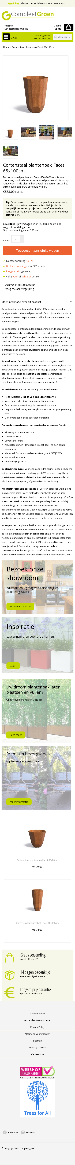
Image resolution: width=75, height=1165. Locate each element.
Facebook (13, 1132)
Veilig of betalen (22, 276)
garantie (18, 271)
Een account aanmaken (16, 28)
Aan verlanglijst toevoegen (20, 284)
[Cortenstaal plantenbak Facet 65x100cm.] (10, 138)
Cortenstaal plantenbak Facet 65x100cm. (33, 47)
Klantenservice (38, 1013)
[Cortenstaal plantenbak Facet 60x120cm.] (37, 916)
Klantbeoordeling (19, 260)
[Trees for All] (37, 1116)
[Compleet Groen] (38, 16)
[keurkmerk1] (37, 1077)
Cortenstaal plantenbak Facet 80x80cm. (37, 860)
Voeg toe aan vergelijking (19, 289)
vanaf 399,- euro (25, 266)
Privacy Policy (37, 1027)
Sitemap (37, 1040)
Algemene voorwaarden (37, 1033)
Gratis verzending (33, 955)
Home (6, 47)
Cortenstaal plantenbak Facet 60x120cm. (37, 922)
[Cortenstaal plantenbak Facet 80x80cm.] (37, 853)
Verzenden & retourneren (37, 1020)
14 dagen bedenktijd (35, 972)
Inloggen (9, 25)
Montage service (37, 1047)
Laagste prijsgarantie (35, 989)
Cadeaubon (37, 1054)
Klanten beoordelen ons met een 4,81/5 (43, 3)
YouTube (30, 1132)
